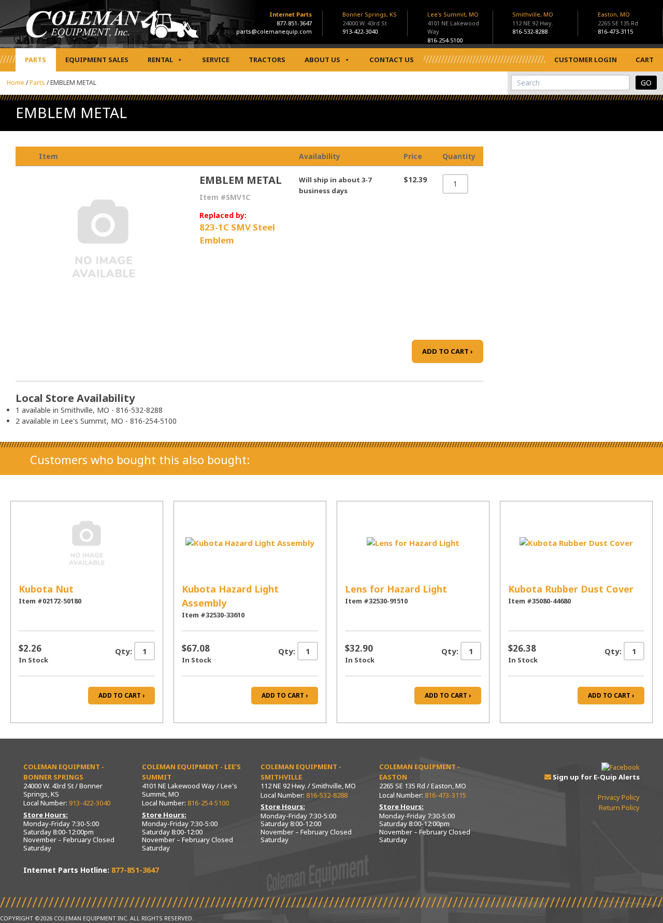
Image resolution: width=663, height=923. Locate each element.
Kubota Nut (46, 589)
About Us (322, 59)
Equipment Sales (96, 59)
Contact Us (391, 59)
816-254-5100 (445, 40)
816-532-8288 (529, 31)
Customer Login (585, 59)
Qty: (123, 651)
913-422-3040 (360, 31)
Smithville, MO (532, 18)
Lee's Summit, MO (453, 22)
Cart (645, 59)
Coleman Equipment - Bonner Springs (63, 772)
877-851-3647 (294, 23)
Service (215, 59)
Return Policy (619, 807)
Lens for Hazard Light (396, 589)
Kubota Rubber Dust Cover (570, 589)
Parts (35, 59)
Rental (160, 59)
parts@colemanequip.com (274, 31)
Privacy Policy (619, 797)
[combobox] (570, 83)
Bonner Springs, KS (369, 18)
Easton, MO (618, 18)
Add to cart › (121, 695)
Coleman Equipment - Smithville (301, 772)
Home (15, 82)
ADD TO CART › (447, 351)
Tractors (267, 59)
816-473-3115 (615, 31)
